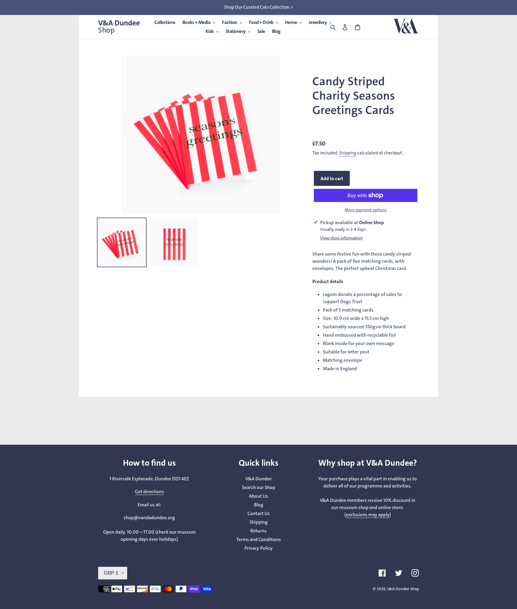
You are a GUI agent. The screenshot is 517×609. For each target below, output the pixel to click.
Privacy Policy (258, 548)
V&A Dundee (119, 26)
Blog (258, 505)
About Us (258, 496)
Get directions (149, 491)
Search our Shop (258, 487)
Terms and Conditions (258, 539)
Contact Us (258, 513)
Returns (258, 531)
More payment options (366, 210)
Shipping (347, 153)
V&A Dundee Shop (403, 588)
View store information (341, 238)
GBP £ (111, 573)
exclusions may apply (368, 514)
